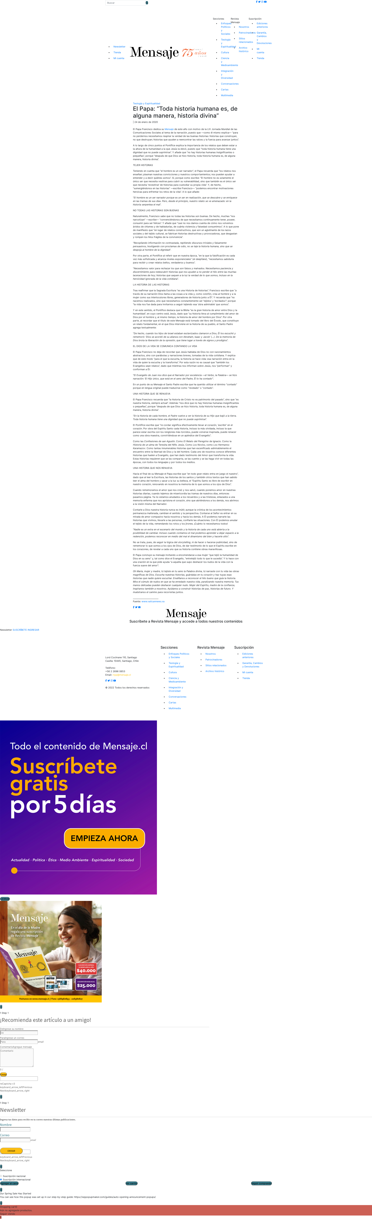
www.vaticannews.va (153, 601)
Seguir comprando (261, 1183)
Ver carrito (131, 1183)
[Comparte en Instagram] (139, 607)
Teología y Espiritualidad (146, 103)
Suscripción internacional (17, 1179)
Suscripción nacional (14, 1176)
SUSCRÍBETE (20, 629)
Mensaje (169, 129)
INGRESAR (33, 629)
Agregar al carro (9, 1183)
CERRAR (4, 898)
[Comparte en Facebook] (133, 607)
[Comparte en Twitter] (136, 607)
